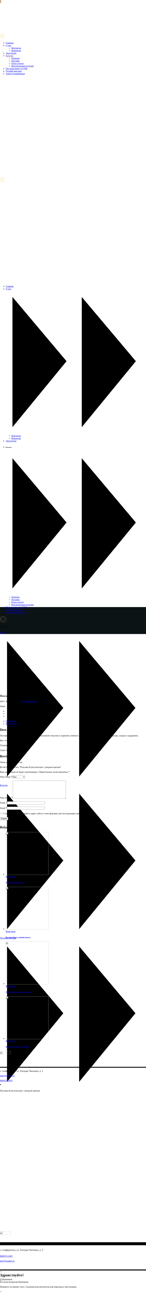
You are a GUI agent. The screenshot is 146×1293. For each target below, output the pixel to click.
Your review (6, 798)
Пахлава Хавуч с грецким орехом (18, 937)
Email (3, 808)
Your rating (6, 777)
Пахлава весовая (29, 701)
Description (11, 721)
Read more (11, 876)
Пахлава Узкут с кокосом (15, 882)
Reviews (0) (11, 723)
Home (3, 632)
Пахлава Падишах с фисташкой (17, 1047)
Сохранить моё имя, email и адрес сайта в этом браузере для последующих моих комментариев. (49, 813)
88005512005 (6, 1080)
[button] (73, 1280)
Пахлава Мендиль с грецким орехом (19, 992)
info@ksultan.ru (7, 1076)
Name (3, 803)
